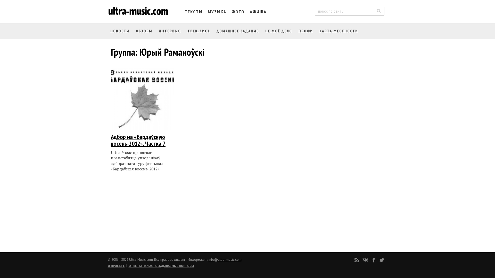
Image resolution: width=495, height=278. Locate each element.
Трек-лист (198, 31)
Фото (238, 12)
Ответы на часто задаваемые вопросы (161, 266)
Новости (119, 31)
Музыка (217, 12)
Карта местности (338, 31)
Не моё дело (278, 31)
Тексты (194, 12)
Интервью (170, 31)
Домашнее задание (238, 31)
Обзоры (144, 31)
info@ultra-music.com (225, 259)
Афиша (258, 12)
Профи (306, 31)
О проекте (116, 266)
